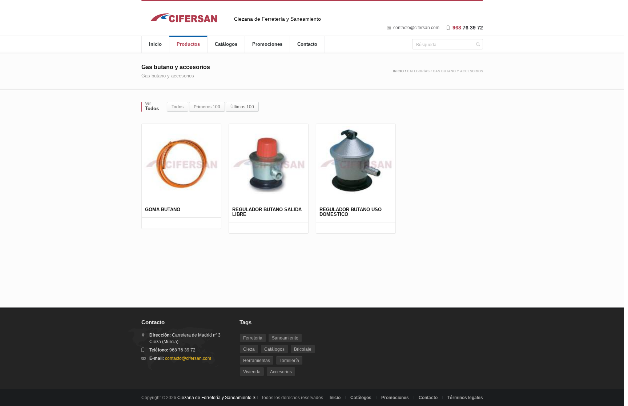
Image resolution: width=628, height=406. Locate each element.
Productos (188, 44)
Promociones (267, 44)
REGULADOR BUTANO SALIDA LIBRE (267, 212)
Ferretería (252, 338)
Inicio (155, 44)
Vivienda (252, 371)
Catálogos (226, 44)
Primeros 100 (207, 106)
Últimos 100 (242, 106)
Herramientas (256, 360)
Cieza (249, 349)
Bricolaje (302, 349)
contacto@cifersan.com (416, 27)
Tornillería (289, 360)
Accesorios (281, 371)
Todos (178, 106)
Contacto (307, 44)
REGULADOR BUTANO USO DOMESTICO (350, 212)
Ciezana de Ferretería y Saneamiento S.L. (218, 397)
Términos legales (465, 397)
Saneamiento (285, 338)
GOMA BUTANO (162, 209)
